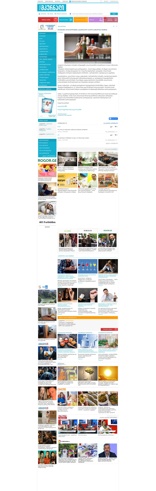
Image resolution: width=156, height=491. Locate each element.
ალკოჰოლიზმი (62, 106)
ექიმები (51, 14)
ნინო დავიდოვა (43, 142)
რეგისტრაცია (114, 1)
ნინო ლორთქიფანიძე (45, 150)
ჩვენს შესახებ (49, 1)
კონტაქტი (65, 1)
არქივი (41, 116)
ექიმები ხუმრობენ (44, 75)
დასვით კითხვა (107, 329)
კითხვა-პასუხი (43, 120)
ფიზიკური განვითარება (45, 124)
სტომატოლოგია (44, 46)
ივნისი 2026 (52, 116)
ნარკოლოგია (43, 56)
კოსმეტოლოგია (43, 69)
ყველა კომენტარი (112, 143)
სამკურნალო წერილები (65, 332)
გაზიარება (114, 118)
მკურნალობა (50, 134)
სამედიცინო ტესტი (44, 82)
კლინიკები (43, 14)
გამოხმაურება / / (112, 131)
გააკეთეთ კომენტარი (111, 123)
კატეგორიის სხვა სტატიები (66, 256)
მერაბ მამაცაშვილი (44, 148)
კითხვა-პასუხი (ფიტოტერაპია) (68, 317)
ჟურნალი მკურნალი (61, 14)
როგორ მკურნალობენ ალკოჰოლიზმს (69, 109)
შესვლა (106, 1)
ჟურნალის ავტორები (45, 89)
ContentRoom (111, 149)
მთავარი (40, 1)
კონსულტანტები (44, 140)
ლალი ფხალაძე (43, 145)
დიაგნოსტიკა (43, 85)
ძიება (114, 14)
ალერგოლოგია (43, 51)
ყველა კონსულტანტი (49, 156)
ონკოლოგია (42, 67)
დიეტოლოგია (43, 54)
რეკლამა (57, 1)
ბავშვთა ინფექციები (45, 129)
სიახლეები (42, 36)
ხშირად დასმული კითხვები (79, 1)
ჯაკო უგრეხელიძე (44, 153)
